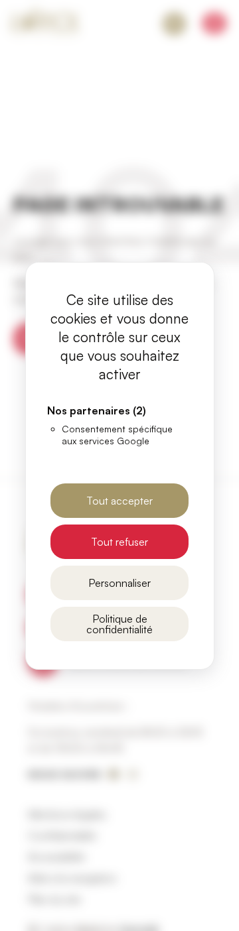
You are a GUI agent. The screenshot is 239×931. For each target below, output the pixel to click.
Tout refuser (119, 541)
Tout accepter (119, 500)
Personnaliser (119, 583)
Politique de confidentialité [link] (119, 624)
